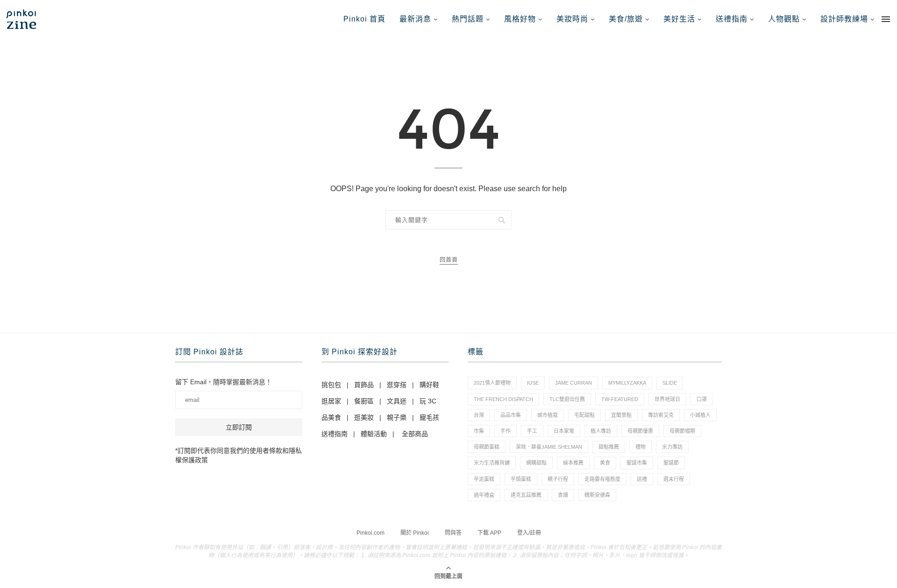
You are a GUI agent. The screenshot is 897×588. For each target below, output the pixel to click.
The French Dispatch (503, 399)
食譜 (563, 495)
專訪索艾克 (661, 415)
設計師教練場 (844, 19)
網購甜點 (536, 463)
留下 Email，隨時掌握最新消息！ (223, 382)
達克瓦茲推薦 (526, 495)
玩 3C (428, 401)
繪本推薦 (573, 463)
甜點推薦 (608, 447)
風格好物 (520, 19)
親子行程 (558, 479)
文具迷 (396, 401)
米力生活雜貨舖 (492, 463)
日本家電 (564, 431)
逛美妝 (364, 417)
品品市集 (510, 415)
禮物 (640, 447)
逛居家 (331, 401)
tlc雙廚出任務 (567, 399)
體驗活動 (374, 433)
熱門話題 (468, 19)
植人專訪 (601, 431)
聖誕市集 (636, 463)
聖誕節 (671, 463)
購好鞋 (429, 384)
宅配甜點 (584, 415)
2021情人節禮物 (492, 383)
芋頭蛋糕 (521, 479)
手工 (532, 431)
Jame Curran (573, 383)
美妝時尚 (572, 19)
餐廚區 (364, 401)
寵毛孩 (429, 417)
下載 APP (489, 533)
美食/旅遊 (626, 19)
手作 (505, 431)
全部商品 (415, 433)
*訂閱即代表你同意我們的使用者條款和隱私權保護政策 (238, 455)
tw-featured (619, 399)
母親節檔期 (682, 431)
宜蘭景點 (621, 415)
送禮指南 (732, 19)
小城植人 (700, 415)
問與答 (453, 533)
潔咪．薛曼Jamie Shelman (549, 447)
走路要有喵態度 (602, 479)
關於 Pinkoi (414, 533)
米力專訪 (672, 447)
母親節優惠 (640, 431)
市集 (479, 431)
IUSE (533, 383)
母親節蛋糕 (486, 447)
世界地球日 (667, 399)
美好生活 (679, 19)
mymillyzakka (627, 383)
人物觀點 (784, 19)
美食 (605, 463)
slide (669, 383)
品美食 (331, 417)
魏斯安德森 (597, 495)
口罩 (702, 399)
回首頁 (449, 260)
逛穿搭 (396, 384)
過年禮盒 (484, 495)
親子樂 (396, 417)
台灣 (479, 415)
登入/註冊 (529, 533)
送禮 (642, 479)
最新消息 (415, 19)
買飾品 (364, 384)
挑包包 (331, 384)
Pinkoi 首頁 (364, 19)
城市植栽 (547, 415)
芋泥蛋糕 (484, 479)
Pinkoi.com (370, 533)
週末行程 (673, 479)
